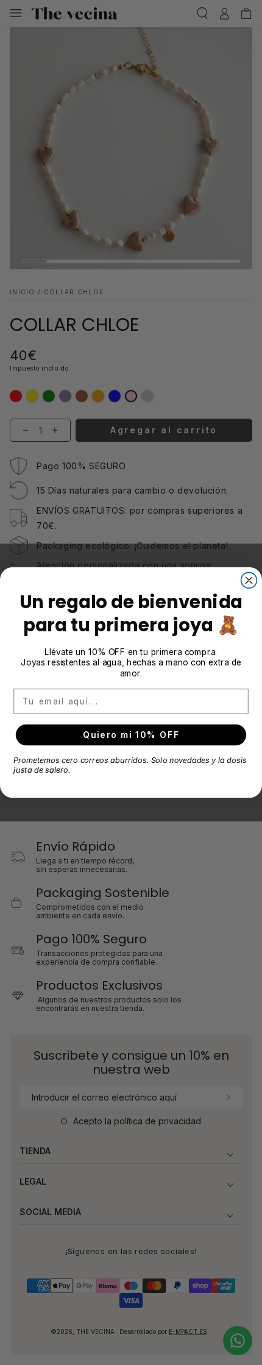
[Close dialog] (249, 580)
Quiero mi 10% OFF (131, 735)
